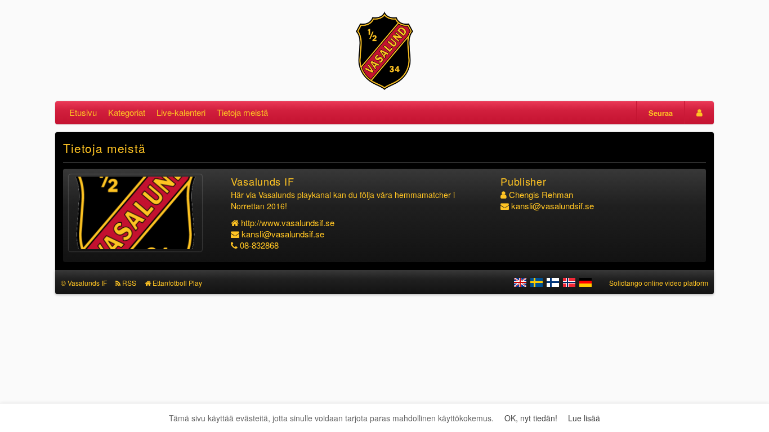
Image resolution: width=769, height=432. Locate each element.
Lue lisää (584, 418)
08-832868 (259, 245)
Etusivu (83, 112)
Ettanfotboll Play (177, 282)
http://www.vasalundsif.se (287, 222)
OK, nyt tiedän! (530, 418)
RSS (129, 282)
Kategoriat (126, 112)
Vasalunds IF (87, 282)
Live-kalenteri (181, 112)
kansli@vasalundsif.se (283, 234)
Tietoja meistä (242, 112)
